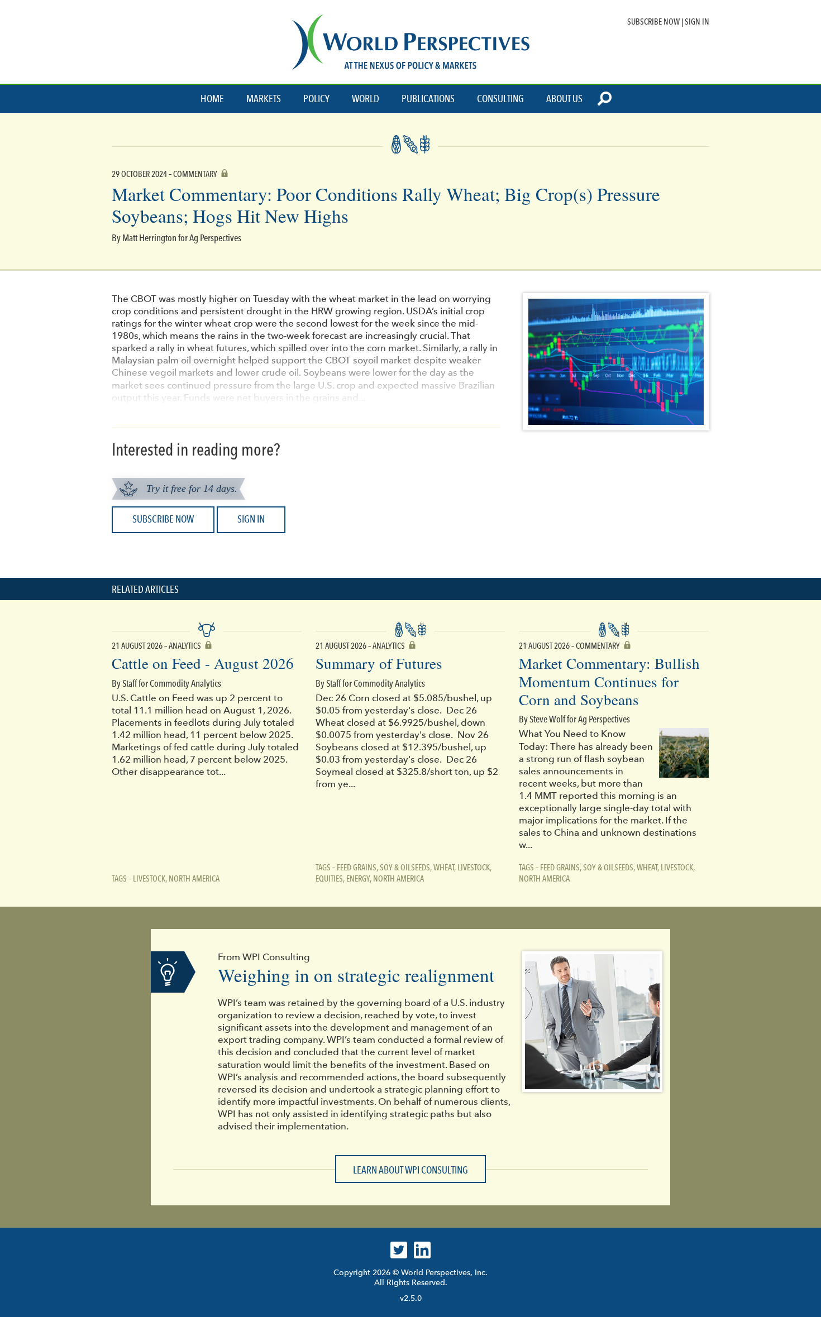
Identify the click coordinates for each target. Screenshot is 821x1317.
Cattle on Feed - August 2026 (203, 663)
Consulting (500, 99)
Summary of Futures (379, 663)
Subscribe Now (653, 22)
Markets (263, 99)
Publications (428, 99)
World (365, 99)
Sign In (697, 22)
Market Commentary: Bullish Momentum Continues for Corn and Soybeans (609, 681)
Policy (316, 99)
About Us (564, 99)
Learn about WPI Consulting (410, 1170)
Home (212, 99)
